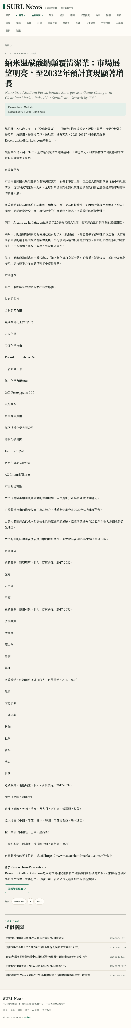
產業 (29, 23)
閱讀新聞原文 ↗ (17, 888)
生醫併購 (105, 23)
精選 (8, 23)
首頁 (7, 45)
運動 (18, 23)
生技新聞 (36, 15)
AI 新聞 (19, 15)
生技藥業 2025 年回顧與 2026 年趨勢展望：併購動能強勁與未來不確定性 (47, 975)
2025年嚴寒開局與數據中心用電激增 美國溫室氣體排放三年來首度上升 (46, 956)
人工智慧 (90, 23)
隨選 (18, 30)
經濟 (62, 15)
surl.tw (27, 1017)
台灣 (39, 23)
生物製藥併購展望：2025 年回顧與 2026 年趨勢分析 (35, 966)
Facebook (19, 901)
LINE (39, 901)
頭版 (8, 15)
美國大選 (52, 23)
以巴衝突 (85, 15)
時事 (98, 15)
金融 (78, 23)
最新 (8, 30)
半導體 (119, 23)
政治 (51, 15)
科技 (119, 15)
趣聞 (72, 15)
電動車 (66, 23)
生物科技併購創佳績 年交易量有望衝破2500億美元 (34, 938)
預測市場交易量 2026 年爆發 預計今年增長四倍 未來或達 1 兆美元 (43, 947)
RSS (27, 1010)
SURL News (24, 6)
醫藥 (108, 15)
